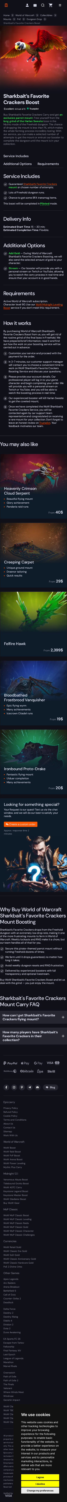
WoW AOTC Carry (12, 1187)
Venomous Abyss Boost (15, 1179)
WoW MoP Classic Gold (15, 1227)
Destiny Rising (10, 1316)
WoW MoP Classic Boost (16, 1215)
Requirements (48, 164)
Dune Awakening (12, 1332)
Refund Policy (10, 1111)
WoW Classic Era (12, 1414)
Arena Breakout (11, 1286)
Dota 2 (6, 1328)
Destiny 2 (8, 1312)
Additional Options (17, 164)
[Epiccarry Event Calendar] (35, 5)
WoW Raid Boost (12, 1151)
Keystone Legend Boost (15, 1191)
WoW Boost (9, 1147)
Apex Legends (10, 1279)
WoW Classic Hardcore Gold (18, 1262)
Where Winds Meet (13, 1392)
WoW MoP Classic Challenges (19, 1234)
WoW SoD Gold (11, 1255)
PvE (19, 19)
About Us (8, 1123)
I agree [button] (40, 1477)
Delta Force (9, 1308)
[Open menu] (60, 5)
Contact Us (9, 1127)
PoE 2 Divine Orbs (12, 1266)
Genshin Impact (11, 1399)
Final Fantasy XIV (12, 1350)
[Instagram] (14, 1087)
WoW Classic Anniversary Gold (19, 1258)
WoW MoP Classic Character (18, 1230)
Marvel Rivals (10, 1366)
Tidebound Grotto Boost (16, 1183)
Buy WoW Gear (11, 1203)
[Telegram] (30, 1087)
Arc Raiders (9, 1282)
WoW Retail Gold (12, 1247)
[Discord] (37, 1087)
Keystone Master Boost (15, 1195)
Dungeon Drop (34, 19)
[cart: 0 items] (50, 5)
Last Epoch (9, 1354)
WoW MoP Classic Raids (16, 1223)
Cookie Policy (10, 1115)
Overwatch (9, 1372)
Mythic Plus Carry (12, 1167)
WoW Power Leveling (14, 1163)
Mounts (7, 19)
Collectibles (46, 15)
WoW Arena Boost (12, 1159)
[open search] (43, 5)
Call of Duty (9, 1294)
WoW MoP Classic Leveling (17, 1219)
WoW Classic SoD (12, 1422)
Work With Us (10, 1135)
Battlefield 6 (9, 1290)
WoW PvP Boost (11, 1155)
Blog (52, 1087)
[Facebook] (6, 1087)
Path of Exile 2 (10, 1380)
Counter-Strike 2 (12, 1298)
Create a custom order (22, 824)
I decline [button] (40, 1483)
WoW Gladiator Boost (14, 1199)
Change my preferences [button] (40, 1490)
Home (6, 15)
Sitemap (7, 1131)
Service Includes (16, 156)
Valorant (7, 1388)
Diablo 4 (7, 1320)
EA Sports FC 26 (11, 1338)
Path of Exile (9, 1376)
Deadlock (8, 1302)
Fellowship (8, 1346)
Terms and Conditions (14, 1119)
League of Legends (13, 1358)
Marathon (8, 1362)
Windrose (8, 1396)
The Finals (8, 1384)
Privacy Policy (10, 1108)
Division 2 (8, 1324)
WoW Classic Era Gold (15, 1251)
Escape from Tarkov (13, 1342)
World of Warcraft (24, 15)
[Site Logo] (6, 5)
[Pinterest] (22, 1087)
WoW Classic (10, 1406)
